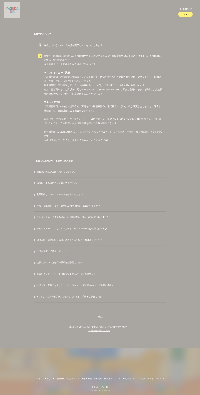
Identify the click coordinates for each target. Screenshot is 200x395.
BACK (100, 316)
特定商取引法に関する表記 (79, 378)
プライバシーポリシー (44, 378)
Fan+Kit (105, 387)
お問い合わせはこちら (99, 330)
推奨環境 (127, 378)
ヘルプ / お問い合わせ (143, 378)
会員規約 (61, 378)
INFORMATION (186, 8)
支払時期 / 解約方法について (107, 378)
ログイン (185, 14)
